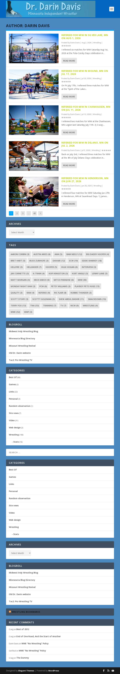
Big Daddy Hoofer (97, 254)
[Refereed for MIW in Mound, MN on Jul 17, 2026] (34, 84)
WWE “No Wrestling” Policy (35, 643)
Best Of (13, 377)
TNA (34, 305)
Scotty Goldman (43, 299)
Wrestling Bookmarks (26, 611)
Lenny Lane (99, 273)
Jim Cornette (20, 273)
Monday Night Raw (23, 286)
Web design (15, 427)
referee (44, 292)
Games (12, 384)
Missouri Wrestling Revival (22, 345)
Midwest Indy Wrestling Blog (23, 331)
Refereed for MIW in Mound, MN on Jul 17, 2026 (84, 72)
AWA (58, 254)
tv (63, 305)
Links (11, 391)
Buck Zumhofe (38, 260)
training (49, 305)
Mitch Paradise (64, 279)
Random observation (19, 406)
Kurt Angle (80, 273)
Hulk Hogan (69, 267)
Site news (14, 413)
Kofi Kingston (58, 273)
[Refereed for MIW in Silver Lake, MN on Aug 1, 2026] (34, 48)
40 (34, 213)
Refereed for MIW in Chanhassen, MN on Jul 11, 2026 (85, 108)
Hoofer (51, 267)
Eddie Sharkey (92, 260)
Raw (30, 292)
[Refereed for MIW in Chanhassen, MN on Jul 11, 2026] (34, 120)
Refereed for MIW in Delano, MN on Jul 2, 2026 (84, 144)
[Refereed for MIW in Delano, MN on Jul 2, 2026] (34, 156)
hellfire (17, 267)
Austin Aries (42, 254)
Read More (69, 60)
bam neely (74, 254)
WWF (28, 312)
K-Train (38, 273)
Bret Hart (18, 260)
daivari (59, 260)
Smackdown (97, 299)
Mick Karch (41, 279)
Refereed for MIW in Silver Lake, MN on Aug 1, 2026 (84, 37)
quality (16, 292)
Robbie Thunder (81, 292)
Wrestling (97, 42)
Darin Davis (75, 42)
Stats (16, 441)
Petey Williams (60, 286)
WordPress (53, 670)
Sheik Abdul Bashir (71, 299)
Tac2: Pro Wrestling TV (20, 360)
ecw (73, 260)
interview (89, 267)
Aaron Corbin (20, 254)
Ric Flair (60, 292)
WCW (74, 305)
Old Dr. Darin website (20, 353)
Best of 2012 (22, 629)
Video (12, 420)
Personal (13, 398)
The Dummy (22, 657)
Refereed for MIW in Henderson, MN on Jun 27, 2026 (85, 180)
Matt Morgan (20, 279)
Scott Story (19, 299)
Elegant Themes (26, 670)
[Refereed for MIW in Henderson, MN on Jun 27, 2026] (34, 191)
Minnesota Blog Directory (22, 338)
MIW (82, 279)
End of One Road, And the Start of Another (38, 636)
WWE (15, 312)
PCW (43, 286)
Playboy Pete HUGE (87, 286)
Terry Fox (18, 305)
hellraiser (34, 267)
